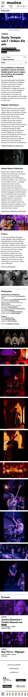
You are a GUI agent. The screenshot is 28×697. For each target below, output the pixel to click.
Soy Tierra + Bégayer (13, 651)
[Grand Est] (7, 686)
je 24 (22, 694)
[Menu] (3, 3)
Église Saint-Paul (8, 60)
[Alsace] (21, 686)
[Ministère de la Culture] (7, 680)
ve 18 (7, 694)
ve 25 (25, 694)
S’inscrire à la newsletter (14, 665)
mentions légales (14, 668)
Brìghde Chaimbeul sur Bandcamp (12, 146)
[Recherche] (21, 6)
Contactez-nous (14, 672)
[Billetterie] (18, 6)
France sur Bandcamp (8, 267)
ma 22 (16, 694)
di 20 (13, 694)
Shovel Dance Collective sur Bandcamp (13, 211)
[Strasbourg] (21, 680)
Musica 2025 (5, 10)
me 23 (19, 694)
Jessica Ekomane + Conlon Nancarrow (11, 621)
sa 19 (10, 694)
